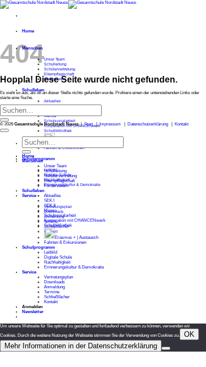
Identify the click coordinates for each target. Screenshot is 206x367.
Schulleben (33, 190)
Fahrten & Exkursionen (65, 242)
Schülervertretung (59, 69)
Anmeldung (54, 286)
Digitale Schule (58, 257)
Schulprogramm (38, 247)
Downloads (54, 282)
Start (88, 124)
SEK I (49, 200)
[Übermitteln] (4, 120)
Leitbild (50, 252)
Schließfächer (57, 296)
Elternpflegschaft (59, 74)
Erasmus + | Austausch (76, 237)
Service (29, 195)
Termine (51, 291)
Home (28, 31)
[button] (32, 311)
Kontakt (181, 124)
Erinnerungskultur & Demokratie (72, 184)
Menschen (32, 160)
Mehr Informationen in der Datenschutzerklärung (80, 346)
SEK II (49, 205)
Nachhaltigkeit (57, 262)
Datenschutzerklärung (147, 124)
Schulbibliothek (58, 130)
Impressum (110, 124)
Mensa (50, 210)
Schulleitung (55, 64)
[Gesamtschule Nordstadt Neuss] (68, 2)
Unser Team (54, 59)
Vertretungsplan (58, 206)
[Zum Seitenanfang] (4, 130)
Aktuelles (52, 100)
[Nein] (166, 348)
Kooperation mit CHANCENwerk (74, 220)
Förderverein (56, 185)
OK (189, 334)
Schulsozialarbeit (59, 120)
